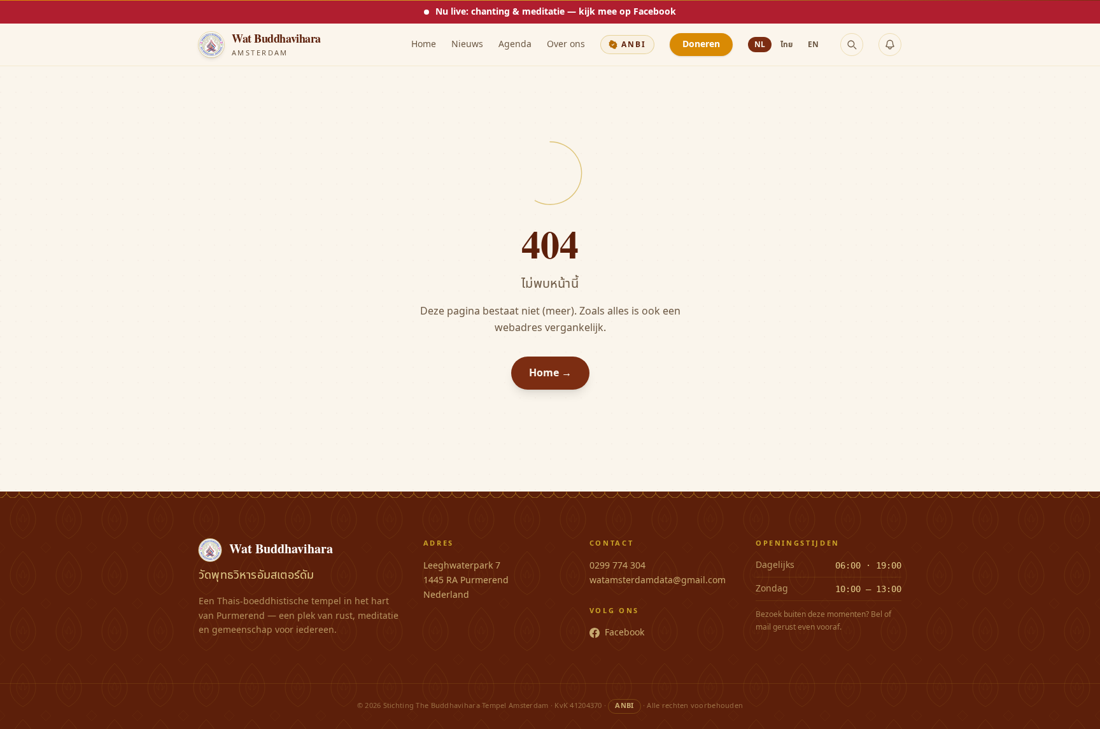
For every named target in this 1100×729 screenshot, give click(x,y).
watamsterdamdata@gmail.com (657, 580)
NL (759, 44)
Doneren (701, 44)
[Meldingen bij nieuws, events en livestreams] (889, 44)
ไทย (786, 44)
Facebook (624, 632)
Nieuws (467, 44)
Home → (550, 373)
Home (423, 44)
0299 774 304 (617, 565)
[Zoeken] (851, 44)
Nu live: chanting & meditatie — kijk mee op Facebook (555, 11)
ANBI (633, 44)
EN (813, 44)
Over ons (566, 44)
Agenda (515, 44)
